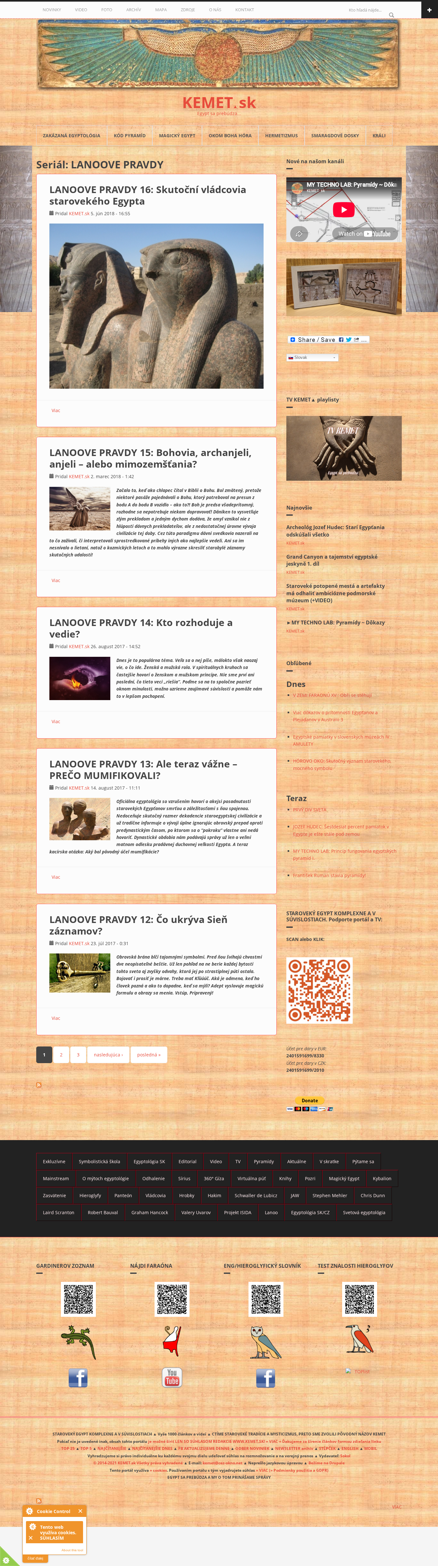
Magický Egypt (177, 135)
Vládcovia (156, 1195)
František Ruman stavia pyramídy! (329, 875)
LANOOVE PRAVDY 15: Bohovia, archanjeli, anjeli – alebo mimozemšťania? (150, 458)
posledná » (149, 1055)
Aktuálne (296, 1161)
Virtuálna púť (252, 1178)
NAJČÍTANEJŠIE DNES (152, 1448)
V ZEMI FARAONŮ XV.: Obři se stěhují (332, 695)
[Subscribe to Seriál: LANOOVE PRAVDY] (156, 1085)
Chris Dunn (373, 1195)
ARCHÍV (133, 10)
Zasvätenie (54, 1195)
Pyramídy (264, 1161)
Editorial (188, 1161)
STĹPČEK (327, 1448)
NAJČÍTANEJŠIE (111, 1448)
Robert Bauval (103, 1212)
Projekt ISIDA (237, 1212)
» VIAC (262, 1470)
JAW (295, 1195)
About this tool (72, 1550)
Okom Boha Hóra (230, 135)
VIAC (397, 1507)
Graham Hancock (149, 1212)
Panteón (123, 1195)
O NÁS (215, 10)
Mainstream (56, 1178)
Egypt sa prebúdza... (219, 113)
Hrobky (186, 1195)
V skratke (329, 1161)
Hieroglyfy (90, 1195)
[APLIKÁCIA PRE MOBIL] (78, 1299)
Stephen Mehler (330, 1195)
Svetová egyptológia (364, 1212)
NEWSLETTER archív (294, 1448)
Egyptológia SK (149, 1161)
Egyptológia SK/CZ (310, 1212)
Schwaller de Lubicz (256, 1195)
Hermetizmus (281, 135)
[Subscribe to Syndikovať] (219, 1500)
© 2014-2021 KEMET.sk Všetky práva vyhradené (138, 1462)
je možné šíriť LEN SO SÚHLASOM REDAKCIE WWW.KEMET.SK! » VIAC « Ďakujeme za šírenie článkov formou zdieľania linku (264, 1441)
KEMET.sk (79, 213)
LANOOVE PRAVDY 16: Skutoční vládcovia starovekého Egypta (147, 195)
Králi (379, 135)
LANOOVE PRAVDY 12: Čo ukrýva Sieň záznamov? (138, 925)
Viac (56, 410)
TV (237, 1161)
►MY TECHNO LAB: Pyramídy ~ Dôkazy (335, 622)
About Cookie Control (29, 1510)
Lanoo (271, 1212)
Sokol (345, 1455)
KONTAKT (244, 10)
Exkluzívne (54, 1161)
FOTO (106, 10)
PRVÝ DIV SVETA (309, 810)
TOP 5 (86, 1448)
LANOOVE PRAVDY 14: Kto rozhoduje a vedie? (141, 628)
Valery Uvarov (196, 1212)
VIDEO (81, 10)
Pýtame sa (363, 1161)
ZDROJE (188, 10)
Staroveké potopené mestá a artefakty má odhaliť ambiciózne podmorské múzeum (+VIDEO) (335, 593)
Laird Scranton (58, 1212)
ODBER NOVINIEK (252, 1448)
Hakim (214, 1195)
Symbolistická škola (99, 1161)
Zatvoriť (81, 1511)
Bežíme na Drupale (326, 1462)
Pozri (310, 1178)
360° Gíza (214, 1178)
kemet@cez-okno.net (222, 1462)
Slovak (300, 357)
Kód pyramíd (130, 135)
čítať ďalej (35, 1558)
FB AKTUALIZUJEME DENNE (204, 1448)
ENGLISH (349, 1448)
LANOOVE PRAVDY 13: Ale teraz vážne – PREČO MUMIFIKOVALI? (143, 769)
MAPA (161, 10)
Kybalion (382, 1178)
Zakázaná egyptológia (71, 135)
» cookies (158, 1470)
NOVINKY (52, 10)
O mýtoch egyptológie (105, 1178)
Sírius (184, 1178)
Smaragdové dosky (335, 135)
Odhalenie (153, 1178)
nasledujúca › (108, 1055)
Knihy (285, 1178)
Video (216, 1161)
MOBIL (370, 1448)
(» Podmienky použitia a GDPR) (298, 1470)
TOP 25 (68, 1448)
